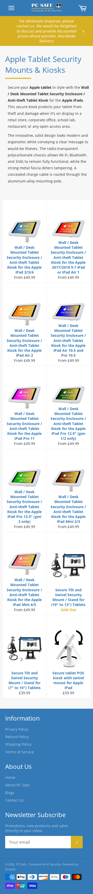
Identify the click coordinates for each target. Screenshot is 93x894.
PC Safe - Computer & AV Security (38, 864)
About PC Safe (17, 785)
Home (10, 777)
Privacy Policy (16, 729)
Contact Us (14, 800)
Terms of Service (19, 751)
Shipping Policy (18, 744)
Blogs (9, 792)
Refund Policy (17, 736)
